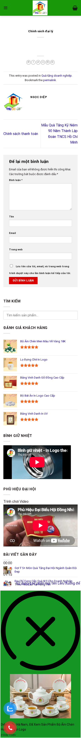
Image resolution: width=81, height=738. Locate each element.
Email (12, 233)
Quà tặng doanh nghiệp (56, 75)
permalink (49, 80)
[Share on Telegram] (52, 62)
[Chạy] (7, 552)
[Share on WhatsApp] (28, 62)
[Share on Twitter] (38, 62)
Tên (11, 216)
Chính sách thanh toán (20, 134)
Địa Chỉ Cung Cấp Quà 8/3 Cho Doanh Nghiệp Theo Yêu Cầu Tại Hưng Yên (43, 582)
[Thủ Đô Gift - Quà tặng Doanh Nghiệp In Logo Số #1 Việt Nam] (40, 8)
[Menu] (5, 8)
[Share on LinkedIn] (47, 62)
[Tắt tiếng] (7, 582)
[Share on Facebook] (33, 62)
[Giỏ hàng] (75, 8)
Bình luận (15, 180)
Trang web (15, 249)
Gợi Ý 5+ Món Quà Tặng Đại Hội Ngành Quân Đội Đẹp (46, 570)
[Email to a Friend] (43, 62)
